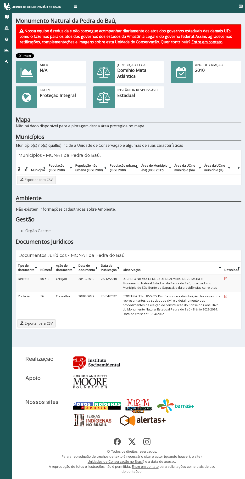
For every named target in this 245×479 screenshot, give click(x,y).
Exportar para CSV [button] (38, 179)
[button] (75, 6)
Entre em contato (207, 42)
